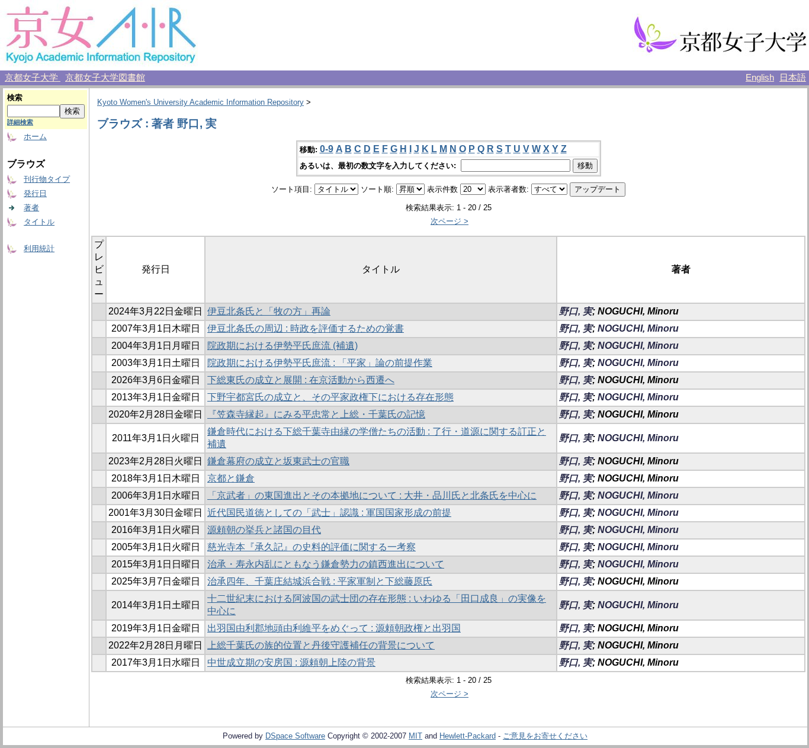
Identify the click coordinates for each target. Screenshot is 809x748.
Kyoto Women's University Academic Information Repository (200, 102)
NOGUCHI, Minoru (638, 328)
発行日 (35, 193)
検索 (15, 97)
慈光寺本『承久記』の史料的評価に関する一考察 (311, 547)
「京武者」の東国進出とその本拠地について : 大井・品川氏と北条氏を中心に (372, 495)
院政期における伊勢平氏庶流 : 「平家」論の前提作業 (319, 363)
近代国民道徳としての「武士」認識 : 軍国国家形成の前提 (329, 513)
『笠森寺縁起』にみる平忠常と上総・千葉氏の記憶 (316, 414)
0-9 (326, 149)
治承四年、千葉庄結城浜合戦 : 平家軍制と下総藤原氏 (319, 581)
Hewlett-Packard (467, 735)
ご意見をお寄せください (545, 735)
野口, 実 (575, 311)
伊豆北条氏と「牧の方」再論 (268, 311)
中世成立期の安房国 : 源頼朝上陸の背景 (291, 662)
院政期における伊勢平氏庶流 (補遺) (282, 346)
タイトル (39, 221)
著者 (31, 207)
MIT (415, 735)
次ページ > (449, 221)
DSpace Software (295, 735)
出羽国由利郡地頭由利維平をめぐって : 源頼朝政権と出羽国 (334, 628)
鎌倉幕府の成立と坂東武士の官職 (278, 461)
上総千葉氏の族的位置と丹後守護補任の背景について (321, 645)
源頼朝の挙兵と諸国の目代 (264, 530)
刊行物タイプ (47, 179)
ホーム (35, 136)
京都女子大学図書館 (105, 77)
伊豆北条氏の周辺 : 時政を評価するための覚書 (305, 328)
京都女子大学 (32, 77)
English (760, 77)
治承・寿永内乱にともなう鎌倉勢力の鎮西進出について (325, 564)
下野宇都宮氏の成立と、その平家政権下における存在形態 (330, 397)
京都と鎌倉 (231, 478)
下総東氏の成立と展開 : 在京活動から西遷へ (300, 380)
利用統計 (39, 248)
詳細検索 (20, 122)
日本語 (792, 77)
